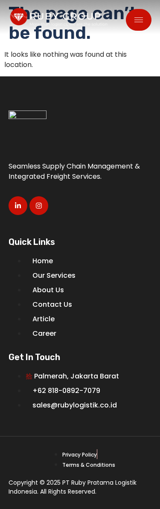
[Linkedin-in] (18, 205)
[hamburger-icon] (138, 20)
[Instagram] (38, 205)
